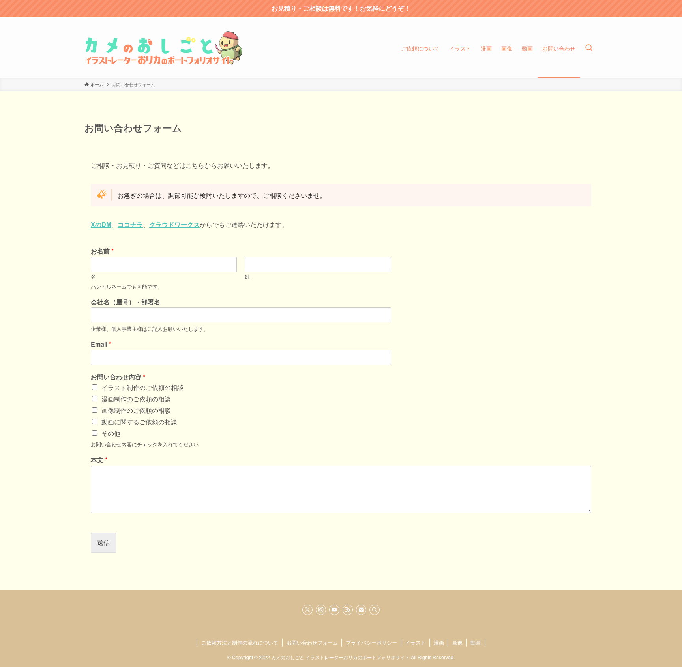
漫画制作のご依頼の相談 (136, 398)
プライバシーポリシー (371, 642)
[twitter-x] (307, 610)
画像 (457, 642)
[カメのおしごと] (163, 48)
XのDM (101, 224)
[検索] (374, 610)
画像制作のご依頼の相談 (136, 410)
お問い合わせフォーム (312, 642)
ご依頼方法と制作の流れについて (239, 642)
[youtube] (334, 610)
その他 (110, 433)
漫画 (439, 642)
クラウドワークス (174, 224)
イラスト (415, 642)
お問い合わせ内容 (118, 377)
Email (101, 344)
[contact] (361, 610)
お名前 (102, 251)
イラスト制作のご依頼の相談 (142, 387)
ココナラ (130, 224)
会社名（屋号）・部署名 (125, 302)
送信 (103, 542)
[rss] (348, 610)
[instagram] (321, 610)
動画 (475, 642)
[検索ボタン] (589, 48)
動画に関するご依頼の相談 (139, 421)
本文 (99, 460)
